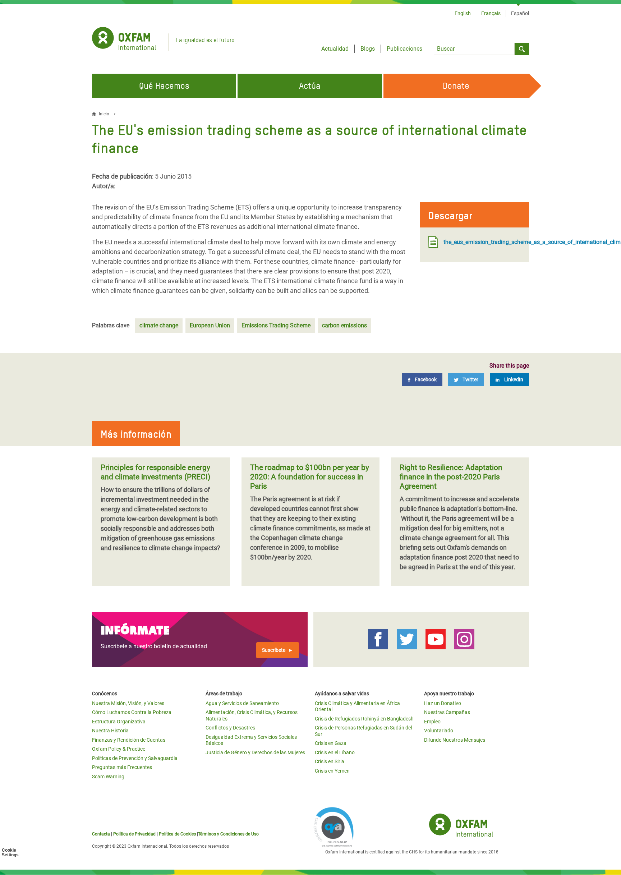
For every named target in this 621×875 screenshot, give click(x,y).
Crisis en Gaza (330, 743)
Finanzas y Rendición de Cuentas (128, 740)
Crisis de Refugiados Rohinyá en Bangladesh (364, 719)
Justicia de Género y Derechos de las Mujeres (255, 752)
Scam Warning (108, 776)
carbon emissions (344, 325)
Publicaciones (404, 48)
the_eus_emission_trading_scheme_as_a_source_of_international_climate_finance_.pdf (481, 242)
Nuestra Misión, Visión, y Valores (128, 703)
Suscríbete (273, 650)
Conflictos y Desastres (230, 728)
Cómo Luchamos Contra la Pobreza (131, 712)
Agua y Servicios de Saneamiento (242, 703)
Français (491, 13)
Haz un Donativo (442, 703)
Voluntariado (438, 730)
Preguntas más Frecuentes (122, 767)
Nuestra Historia (110, 730)
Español (520, 13)
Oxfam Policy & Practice (118, 749)
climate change (158, 325)
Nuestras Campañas (447, 712)
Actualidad (335, 48)
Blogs (367, 48)
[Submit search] (522, 49)
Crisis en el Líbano (335, 752)
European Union (210, 325)
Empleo (432, 721)
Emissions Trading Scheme (276, 325)
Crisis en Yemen (332, 771)
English (463, 13)
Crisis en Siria (329, 761)
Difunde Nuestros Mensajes (454, 740)
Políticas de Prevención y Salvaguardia (135, 758)
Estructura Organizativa (119, 721)
